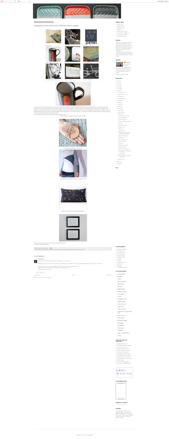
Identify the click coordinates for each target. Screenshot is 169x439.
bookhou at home (122, 309)
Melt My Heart (121, 325)
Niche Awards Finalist (122, 34)
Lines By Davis (63, 179)
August (120, 100)
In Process (120, 129)
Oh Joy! (119, 279)
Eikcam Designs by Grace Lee (124, 350)
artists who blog (120, 250)
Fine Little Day (121, 294)
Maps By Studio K (80, 211)
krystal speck (121, 328)
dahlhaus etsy (120, 24)
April (119, 108)
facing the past (121, 127)
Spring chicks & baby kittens (124, 121)
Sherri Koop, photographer (123, 361)
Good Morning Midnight (51, 249)
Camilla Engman (121, 274)
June (119, 104)
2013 (118, 85)
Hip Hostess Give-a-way (123, 115)
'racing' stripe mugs (101, 107)
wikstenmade (121, 318)
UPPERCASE (120, 330)
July (119, 102)
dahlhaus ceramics (41, 249)
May (119, 106)
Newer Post (37, 275)
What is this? (121, 398)
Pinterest (119, 29)
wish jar (119, 335)
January (120, 159)
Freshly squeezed (122, 119)
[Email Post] (50, 248)
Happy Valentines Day (123, 135)
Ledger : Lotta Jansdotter (123, 333)
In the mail (120, 143)
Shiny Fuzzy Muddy (121, 36)
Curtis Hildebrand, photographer (124, 345)
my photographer (88, 110)
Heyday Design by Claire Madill (124, 355)
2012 (118, 86)
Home (73, 275)
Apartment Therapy (121, 249)
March (120, 110)
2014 (118, 83)
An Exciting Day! (122, 139)
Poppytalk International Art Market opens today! (124, 133)
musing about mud (121, 262)
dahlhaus (128, 62)
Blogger (91, 435)
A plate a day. (121, 306)
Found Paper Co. (121, 254)
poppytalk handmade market (68, 249)
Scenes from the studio (123, 149)
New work (120, 114)
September (121, 98)
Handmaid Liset (120, 257)
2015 (118, 81)
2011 (118, 88)
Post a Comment (40, 272)
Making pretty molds (123, 145)
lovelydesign (120, 323)
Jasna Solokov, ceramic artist (123, 357)
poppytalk (120, 276)
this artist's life (121, 284)
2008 (118, 163)
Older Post (109, 275)
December (121, 92)
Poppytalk (119, 265)
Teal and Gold (81, 249)
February (120, 112)
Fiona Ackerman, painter (123, 352)
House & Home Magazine (123, 33)
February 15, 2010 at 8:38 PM (44, 269)
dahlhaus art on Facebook (121, 404)
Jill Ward (40, 259)
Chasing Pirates (121, 130)
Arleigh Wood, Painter (122, 343)
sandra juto (120, 286)
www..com (121, 383)
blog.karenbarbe (121, 301)
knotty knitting (121, 153)
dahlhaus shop (120, 26)
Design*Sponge (121, 289)
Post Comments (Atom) (45, 277)
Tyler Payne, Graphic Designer (124, 363)
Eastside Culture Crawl (122, 31)
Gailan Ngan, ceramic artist (123, 353)
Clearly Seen (121, 137)
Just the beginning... (122, 117)
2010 (118, 90)
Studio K (76, 249)
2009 (118, 161)
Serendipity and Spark (122, 267)
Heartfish (119, 259)
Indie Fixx (119, 260)
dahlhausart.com (121, 28)
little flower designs (122, 320)
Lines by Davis (59, 249)
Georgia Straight (121, 255)
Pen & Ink (120, 123)
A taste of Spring (122, 141)
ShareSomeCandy (122, 281)
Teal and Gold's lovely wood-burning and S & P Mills (73, 116)
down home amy (122, 304)
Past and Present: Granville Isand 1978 (124, 156)
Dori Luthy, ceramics (122, 347)
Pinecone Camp (121, 315)
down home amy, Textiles (123, 348)
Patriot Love (120, 264)
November (121, 94)
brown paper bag (121, 252)
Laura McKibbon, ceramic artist (124, 358)
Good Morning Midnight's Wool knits (73, 148)
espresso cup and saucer (40, 108)
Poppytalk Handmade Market (75, 107)
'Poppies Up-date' (122, 147)
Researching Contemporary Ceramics (124, 151)
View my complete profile (122, 74)
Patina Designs (120, 360)
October (120, 96)
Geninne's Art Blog (122, 291)
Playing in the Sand (122, 125)
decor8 (119, 296)
